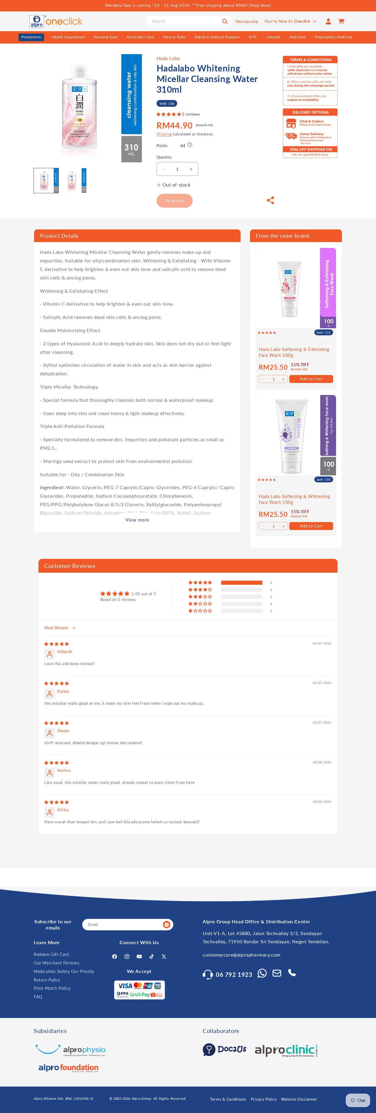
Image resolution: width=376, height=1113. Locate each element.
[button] (169, 114)
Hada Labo (168, 58)
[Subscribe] (166, 925)
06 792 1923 (234, 974)
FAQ (38, 996)
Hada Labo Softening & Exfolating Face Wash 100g (294, 352)
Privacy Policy (264, 1099)
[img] (56, 644)
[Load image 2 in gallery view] (73, 180)
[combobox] (189, 21)
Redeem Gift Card (51, 954)
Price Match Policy (52, 988)
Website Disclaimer (299, 1099)
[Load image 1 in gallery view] (46, 180)
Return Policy (47, 979)
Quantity (164, 157)
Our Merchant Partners (57, 962)
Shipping (164, 134)
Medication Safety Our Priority (64, 971)
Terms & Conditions (228, 1099)
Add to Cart (311, 378)
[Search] (225, 21)
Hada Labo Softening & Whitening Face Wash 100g (294, 499)
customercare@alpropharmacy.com (242, 955)
